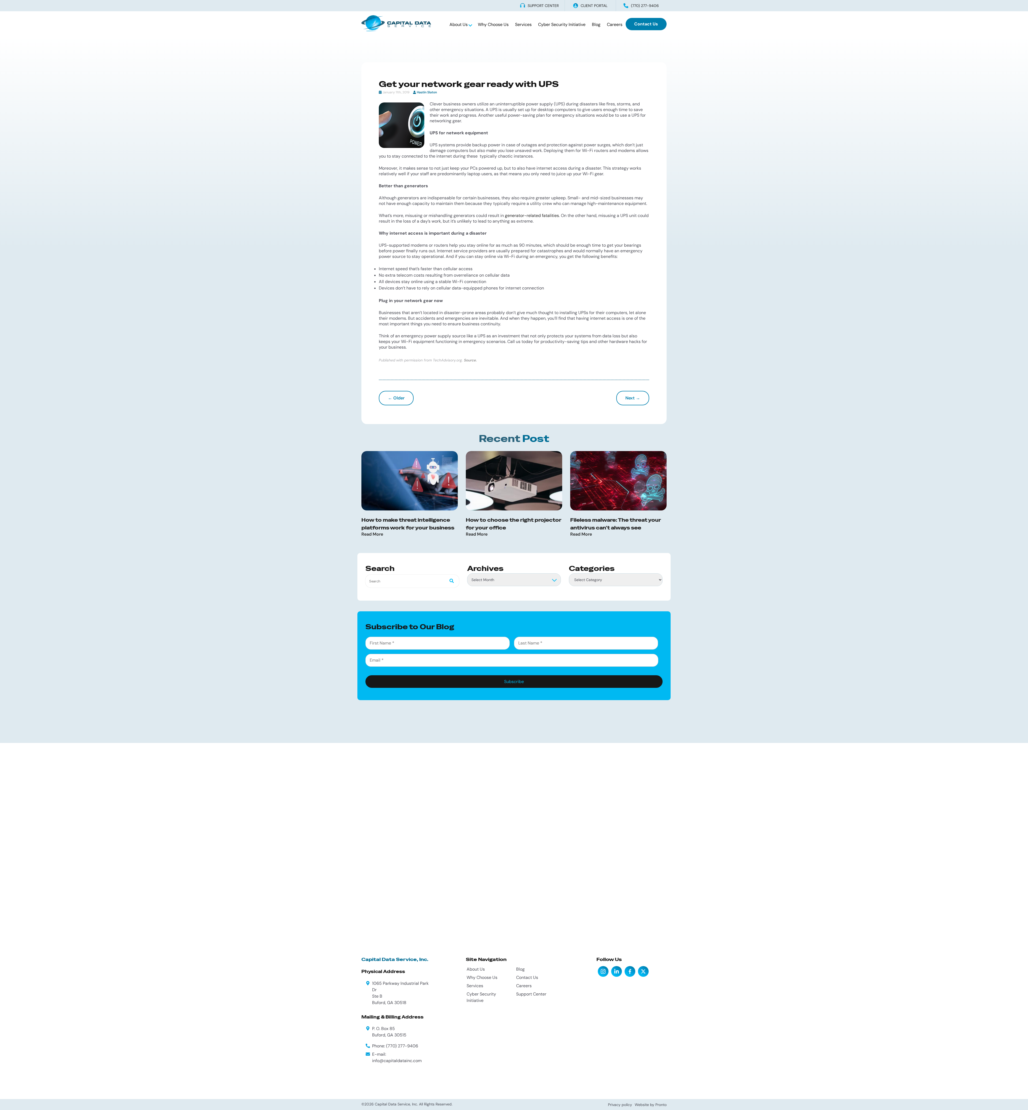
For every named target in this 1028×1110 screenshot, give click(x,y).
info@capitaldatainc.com (397, 1060)
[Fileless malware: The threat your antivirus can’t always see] (618, 480)
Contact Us (646, 24)
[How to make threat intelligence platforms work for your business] (409, 480)
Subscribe (514, 681)
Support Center (531, 994)
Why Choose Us (493, 24)
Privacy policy (620, 1104)
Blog (596, 24)
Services (523, 24)
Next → (632, 398)
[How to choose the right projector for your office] (514, 480)
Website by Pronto (651, 1104)
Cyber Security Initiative (561, 24)
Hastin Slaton (427, 92)
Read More (372, 534)
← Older (396, 398)
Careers (614, 24)
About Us (459, 24)
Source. (470, 360)
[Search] (450, 581)
